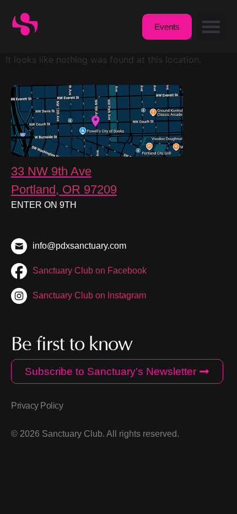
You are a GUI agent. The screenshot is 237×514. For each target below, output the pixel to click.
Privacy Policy (37, 405)
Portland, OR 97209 (64, 189)
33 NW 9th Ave (51, 171)
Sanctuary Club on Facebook (90, 270)
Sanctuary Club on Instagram (89, 295)
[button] (211, 26)
